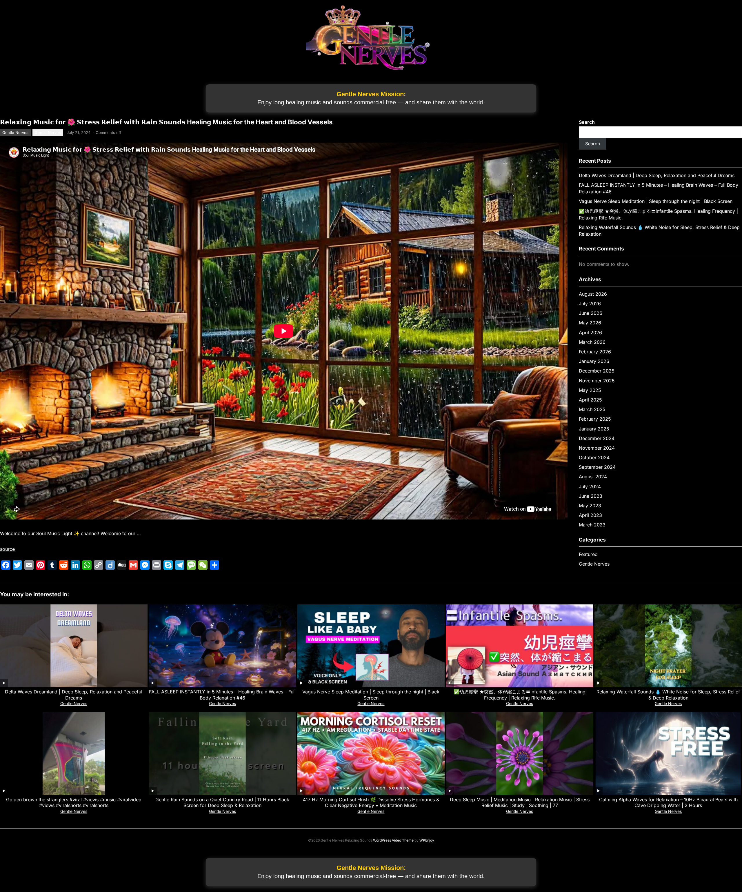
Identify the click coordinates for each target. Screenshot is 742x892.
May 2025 (590, 390)
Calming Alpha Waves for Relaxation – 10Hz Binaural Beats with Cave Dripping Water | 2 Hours (668, 803)
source (7, 549)
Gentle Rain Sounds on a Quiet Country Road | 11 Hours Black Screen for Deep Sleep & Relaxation (222, 803)
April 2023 (590, 515)
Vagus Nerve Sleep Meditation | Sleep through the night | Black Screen (655, 201)
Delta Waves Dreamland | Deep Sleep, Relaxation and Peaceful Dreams (656, 175)
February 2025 (595, 419)
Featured (588, 554)
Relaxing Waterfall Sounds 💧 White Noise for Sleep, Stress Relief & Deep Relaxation (668, 695)
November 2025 (597, 381)
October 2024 (594, 457)
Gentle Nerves (15, 132)
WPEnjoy (426, 840)
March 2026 (592, 342)
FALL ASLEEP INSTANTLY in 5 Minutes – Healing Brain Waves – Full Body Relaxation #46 (222, 695)
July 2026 (590, 303)
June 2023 (590, 496)
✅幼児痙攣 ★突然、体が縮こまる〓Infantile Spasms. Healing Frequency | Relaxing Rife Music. (519, 695)
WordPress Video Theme (393, 840)
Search (587, 122)
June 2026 (590, 313)
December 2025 (596, 371)
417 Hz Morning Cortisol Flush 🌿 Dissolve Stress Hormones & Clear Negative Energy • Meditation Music (371, 803)
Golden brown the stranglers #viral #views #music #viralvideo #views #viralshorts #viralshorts (73, 803)
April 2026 (590, 332)
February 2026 (595, 352)
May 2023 (590, 505)
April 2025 (590, 400)
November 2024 (597, 448)
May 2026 (590, 323)
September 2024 (597, 467)
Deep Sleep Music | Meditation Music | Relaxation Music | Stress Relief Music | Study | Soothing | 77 (520, 803)
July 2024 (590, 486)
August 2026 (593, 294)
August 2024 (593, 476)
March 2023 (592, 525)
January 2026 (594, 361)
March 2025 (592, 409)
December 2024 (596, 438)
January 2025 (594, 429)
